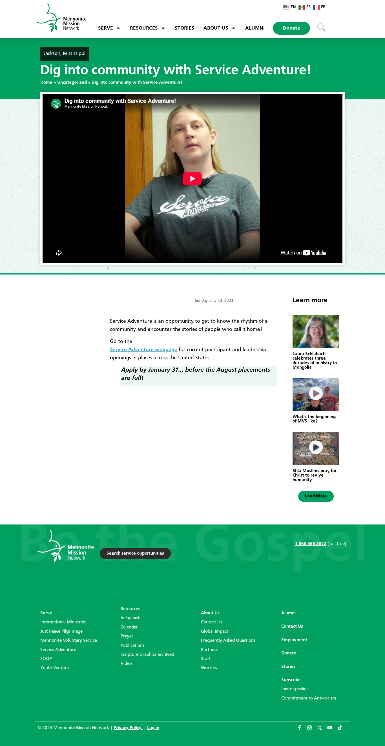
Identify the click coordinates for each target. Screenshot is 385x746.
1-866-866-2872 (310, 544)
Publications (132, 645)
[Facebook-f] (302, 730)
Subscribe (291, 680)
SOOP (46, 659)
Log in (153, 728)
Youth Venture (54, 668)
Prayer (127, 636)
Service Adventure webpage (143, 349)
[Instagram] (312, 730)
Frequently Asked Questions (228, 640)
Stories (184, 28)
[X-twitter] (322, 730)
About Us (215, 28)
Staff (205, 659)
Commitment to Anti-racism (308, 698)
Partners (209, 650)
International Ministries (63, 622)
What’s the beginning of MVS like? (314, 419)
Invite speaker (294, 689)
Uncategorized (72, 82)
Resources (144, 28)
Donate (291, 28)
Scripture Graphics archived (147, 654)
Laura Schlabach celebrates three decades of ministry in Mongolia (315, 361)
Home (46, 82)
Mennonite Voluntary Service (68, 640)
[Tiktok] (342, 730)
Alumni (255, 28)
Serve (105, 28)
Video (126, 663)
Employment (294, 640)
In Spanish (130, 618)
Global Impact (214, 631)
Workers (209, 668)
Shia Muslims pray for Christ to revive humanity (315, 475)
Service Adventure (58, 650)
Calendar (129, 627)
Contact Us (211, 622)
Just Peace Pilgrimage (61, 631)
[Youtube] (332, 730)
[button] (316, 496)
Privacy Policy (128, 728)
